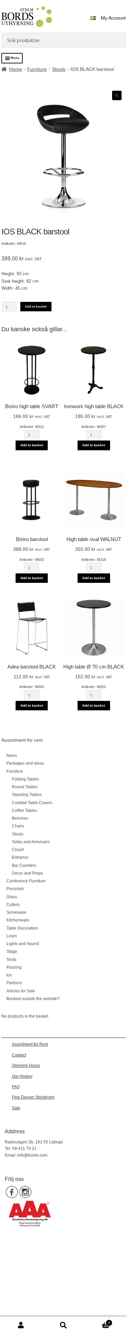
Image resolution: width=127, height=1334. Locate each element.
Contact (19, 1055)
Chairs (18, 826)
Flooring (14, 967)
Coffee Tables (24, 810)
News (11, 755)
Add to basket (36, 306)
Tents (11, 959)
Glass (11, 897)
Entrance (20, 857)
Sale (16, 1108)
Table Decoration (22, 928)
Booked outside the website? (33, 998)
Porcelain (15, 888)
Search (63, 1325)
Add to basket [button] (31, 445)
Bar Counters (24, 865)
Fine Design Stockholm (33, 1097)
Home (15, 69)
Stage (11, 951)
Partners (14, 983)
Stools (58, 69)
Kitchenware (17, 920)
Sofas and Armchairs (31, 842)
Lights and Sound (22, 943)
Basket (97, 1321)
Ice (9, 975)
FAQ (16, 1086)
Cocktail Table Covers (32, 802)
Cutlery (13, 904)
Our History (22, 1076)
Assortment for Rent (30, 1044)
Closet (18, 849)
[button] (117, 95)
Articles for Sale (20, 991)
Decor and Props (27, 873)
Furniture (37, 69)
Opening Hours (26, 1065)
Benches (20, 818)
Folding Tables (25, 779)
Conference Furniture (26, 881)
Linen (11, 936)
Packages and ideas (25, 763)
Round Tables (25, 787)
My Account (113, 18)
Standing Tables (27, 794)
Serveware (16, 912)
